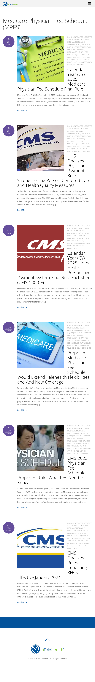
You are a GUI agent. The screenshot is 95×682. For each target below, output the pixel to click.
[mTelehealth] (11, 5)
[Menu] (89, 3)
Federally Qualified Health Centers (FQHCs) (78, 330)
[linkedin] (51, 666)
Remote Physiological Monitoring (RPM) (79, 448)
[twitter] (48, 666)
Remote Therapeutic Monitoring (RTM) (79, 540)
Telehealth (84, 345)
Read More (22, 110)
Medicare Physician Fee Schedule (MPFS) (78, 235)
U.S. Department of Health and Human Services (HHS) (79, 62)
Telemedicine (73, 348)
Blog (69, 37)
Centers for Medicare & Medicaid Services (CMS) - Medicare (79, 39)
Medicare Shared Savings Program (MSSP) (78, 57)
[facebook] (44, 666)
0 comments (78, 65)
